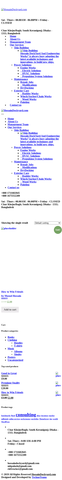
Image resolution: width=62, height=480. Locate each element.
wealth (55, 419)
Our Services (17, 44)
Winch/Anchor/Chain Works (36, 96)
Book (13, 415)
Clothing (12, 340)
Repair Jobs (26, 82)
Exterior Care (21, 90)
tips (50, 419)
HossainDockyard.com (43, 474)
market (52, 415)
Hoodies (18, 342)
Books (11, 337)
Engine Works (28, 67)
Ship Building (21, 47)
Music (11, 348)
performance (26, 419)
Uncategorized (15, 360)
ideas (39, 415)
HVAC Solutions (31, 73)
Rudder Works (30, 93)
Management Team (18, 124)
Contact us (15, 105)
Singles (17, 354)
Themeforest (44, 419)
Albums (18, 351)
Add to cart (10, 309)
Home (11, 118)
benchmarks (5, 415)
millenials (4, 419)
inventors (44, 415)
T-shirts (18, 345)
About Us (13, 121)
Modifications (29, 85)
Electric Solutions (31, 70)
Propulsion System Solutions (37, 76)
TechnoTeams (39, 477)
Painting (24, 102)
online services (14, 419)
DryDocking (27, 87)
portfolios (35, 419)
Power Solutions (22, 65)
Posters (11, 357)
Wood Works (29, 99)
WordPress (5, 422)
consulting (26, 414)
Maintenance (21, 79)
